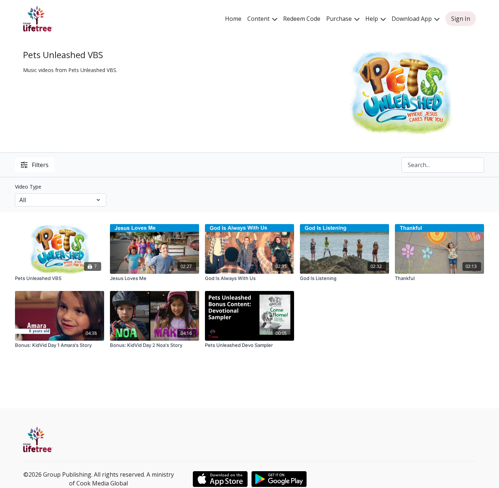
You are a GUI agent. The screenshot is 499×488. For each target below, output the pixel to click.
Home (233, 19)
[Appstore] (220, 479)
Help (372, 19)
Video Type (28, 186)
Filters (40, 165)
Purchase (339, 19)
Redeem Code (301, 19)
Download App (412, 19)
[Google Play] (279, 479)
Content (259, 19)
